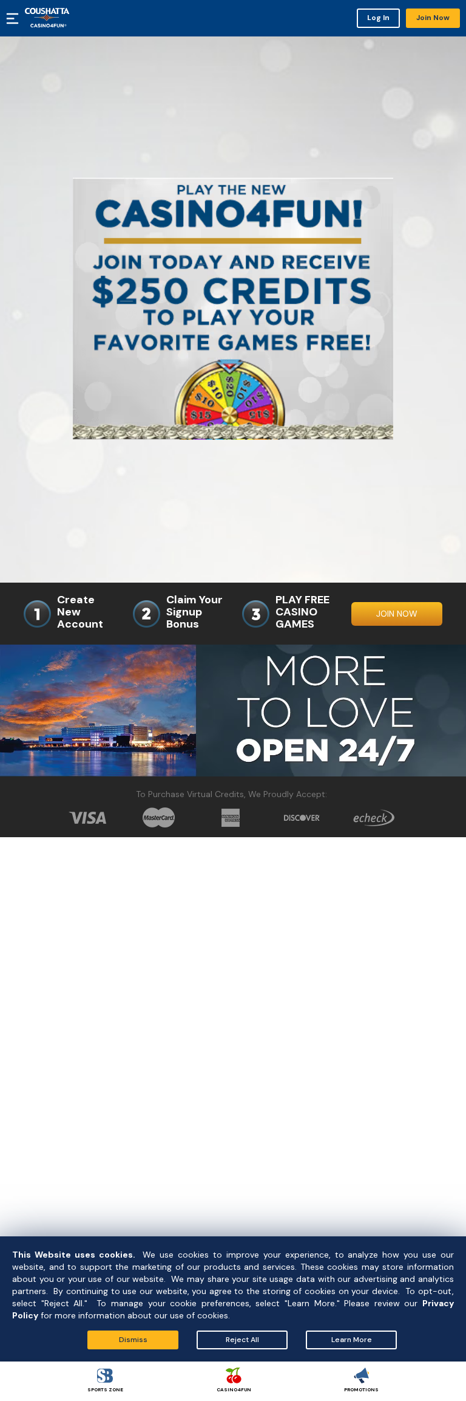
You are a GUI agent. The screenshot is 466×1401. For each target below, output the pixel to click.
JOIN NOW (396, 613)
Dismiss (133, 1339)
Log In (378, 17)
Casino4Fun (234, 1389)
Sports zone (105, 1389)
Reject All (242, 1339)
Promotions (361, 1389)
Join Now (433, 17)
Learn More (351, 1339)
